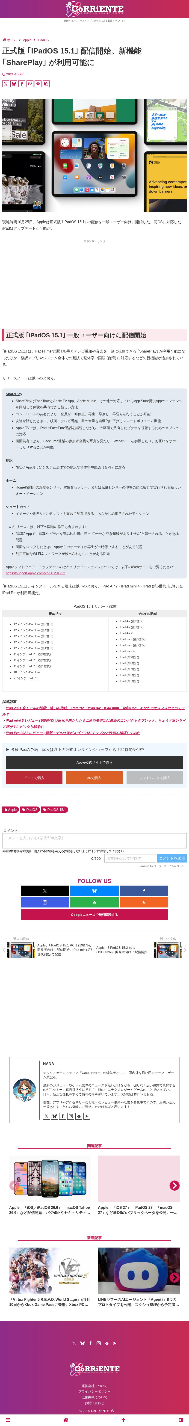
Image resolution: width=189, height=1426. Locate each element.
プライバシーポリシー (94, 1391)
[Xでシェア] (5, 83)
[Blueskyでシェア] (13, 83)
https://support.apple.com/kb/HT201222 (35, 573)
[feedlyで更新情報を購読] (94, 902)
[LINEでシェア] (38, 83)
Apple (12, 810)
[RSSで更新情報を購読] (144, 902)
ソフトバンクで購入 (154, 778)
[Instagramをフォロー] (45, 902)
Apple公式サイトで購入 (95, 762)
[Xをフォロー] (45, 891)
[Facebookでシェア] (21, 83)
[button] (46, 83)
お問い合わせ (94, 1403)
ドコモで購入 (34, 778)
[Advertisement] (94, 276)
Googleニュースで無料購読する (94, 914)
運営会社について (94, 1386)
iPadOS (32, 810)
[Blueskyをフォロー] (94, 891)
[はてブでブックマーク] (30, 83)
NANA (48, 1064)
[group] (50, 1185)
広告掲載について (94, 1397)
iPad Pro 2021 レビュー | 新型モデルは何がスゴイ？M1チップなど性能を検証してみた (73, 733)
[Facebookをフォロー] (144, 891)
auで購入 (94, 778)
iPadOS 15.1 (56, 810)
